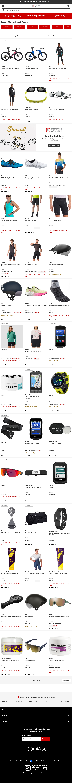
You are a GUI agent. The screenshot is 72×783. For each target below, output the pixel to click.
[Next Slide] (71, 1)
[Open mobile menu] (3, 6)
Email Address (26, 735)
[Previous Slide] (1, 1)
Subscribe (45, 739)
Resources (4, 715)
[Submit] (3, 10)
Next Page (66, 681)
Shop (2, 709)
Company (4, 721)
